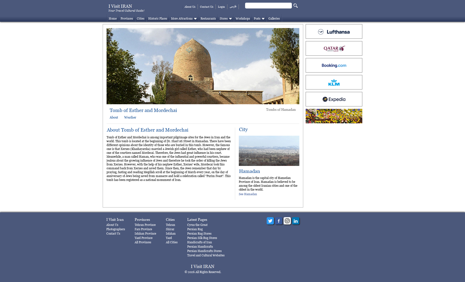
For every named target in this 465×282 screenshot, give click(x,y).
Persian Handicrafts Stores (204, 251)
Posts (257, 18)
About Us (190, 6)
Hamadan (249, 171)
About (114, 117)
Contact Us (206, 6)
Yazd (169, 238)
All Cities (172, 242)
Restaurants (208, 18)
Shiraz (170, 229)
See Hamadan (248, 194)
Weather (130, 117)
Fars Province (143, 229)
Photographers (115, 229)
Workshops (243, 18)
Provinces (127, 18)
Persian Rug (195, 229)
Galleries (274, 18)
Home (113, 18)
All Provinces (143, 242)
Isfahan (171, 233)
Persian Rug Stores (199, 233)
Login (221, 6)
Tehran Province (145, 225)
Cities (140, 18)
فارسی (233, 6)
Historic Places (157, 18)
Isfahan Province (145, 233)
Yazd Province (144, 238)
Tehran (170, 225)
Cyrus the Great (197, 225)
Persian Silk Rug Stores (202, 238)
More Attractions (182, 18)
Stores (224, 18)
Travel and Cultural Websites (206, 255)
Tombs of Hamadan (281, 109)
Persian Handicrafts (200, 246)
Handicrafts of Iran (199, 242)
